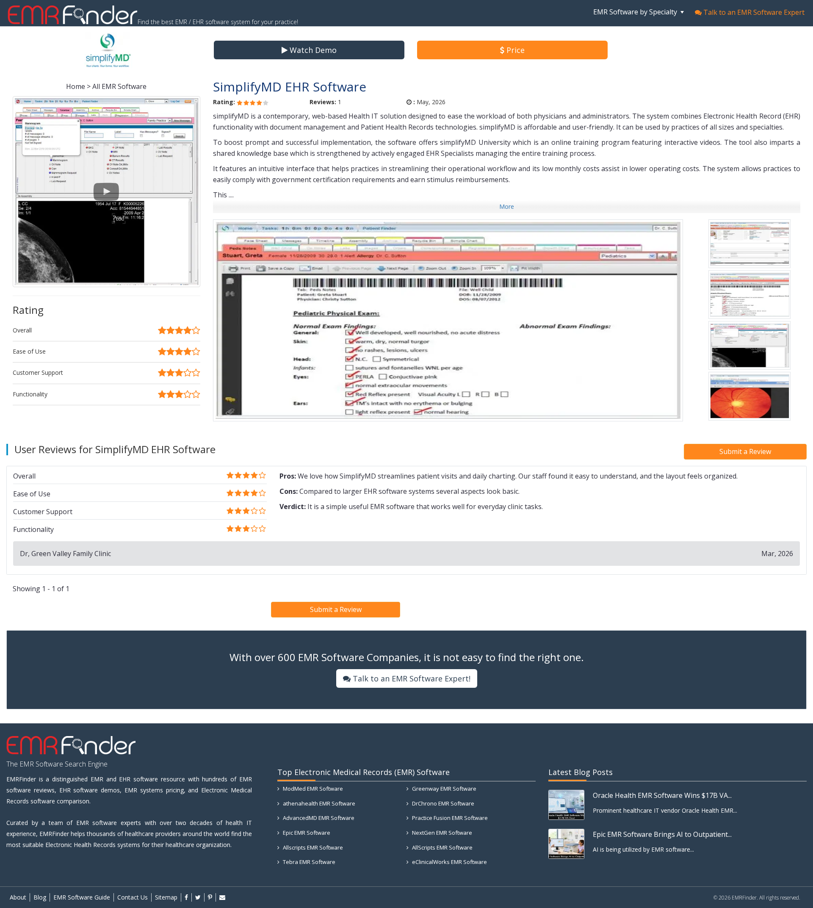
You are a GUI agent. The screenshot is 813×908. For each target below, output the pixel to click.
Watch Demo (312, 50)
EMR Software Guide (81, 897)
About (18, 897)
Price (514, 50)
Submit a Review (745, 451)
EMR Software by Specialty (636, 12)
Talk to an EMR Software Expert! (410, 678)
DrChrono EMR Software (442, 803)
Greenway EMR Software (443, 788)
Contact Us (132, 897)
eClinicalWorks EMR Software (449, 862)
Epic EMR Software (306, 832)
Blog (39, 897)
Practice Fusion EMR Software (449, 818)
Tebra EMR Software (308, 862)
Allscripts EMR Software (312, 847)
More (506, 206)
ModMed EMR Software (312, 788)
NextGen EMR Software (441, 832)
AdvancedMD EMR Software (318, 818)
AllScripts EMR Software (442, 847)
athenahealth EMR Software (318, 803)
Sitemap (166, 897)
